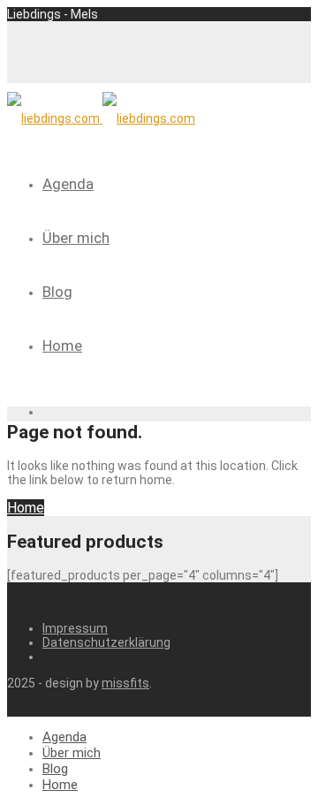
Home (62, 345)
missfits (125, 683)
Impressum (75, 628)
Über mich (76, 238)
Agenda (68, 184)
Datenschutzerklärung (106, 642)
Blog (57, 291)
